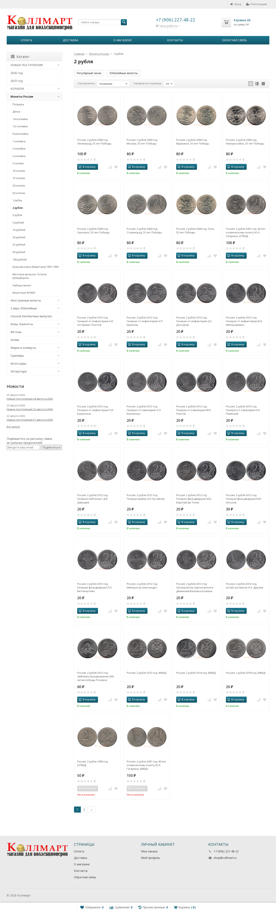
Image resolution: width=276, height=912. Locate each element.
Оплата (26, 40)
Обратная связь (234, 40)
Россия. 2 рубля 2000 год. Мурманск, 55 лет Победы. (193, 141)
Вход (238, 4)
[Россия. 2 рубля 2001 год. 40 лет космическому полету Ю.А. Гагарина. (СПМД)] (246, 204)
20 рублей (19, 237)
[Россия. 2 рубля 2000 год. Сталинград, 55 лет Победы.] (147, 204)
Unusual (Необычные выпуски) (31, 316)
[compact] (263, 83)
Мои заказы (149, 851)
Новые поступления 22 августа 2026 (30, 409)
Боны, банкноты (22, 324)
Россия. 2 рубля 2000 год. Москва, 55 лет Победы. (142, 141)
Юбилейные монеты (124, 73)
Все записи (13, 426)
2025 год (16, 81)
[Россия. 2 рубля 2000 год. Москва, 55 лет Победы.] (147, 115)
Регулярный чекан (89, 73)
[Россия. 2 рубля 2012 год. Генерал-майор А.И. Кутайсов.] (147, 471)
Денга (16, 111)
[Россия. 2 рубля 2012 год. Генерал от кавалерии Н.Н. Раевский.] (246, 382)
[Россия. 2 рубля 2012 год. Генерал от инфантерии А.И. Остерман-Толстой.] (97, 293)
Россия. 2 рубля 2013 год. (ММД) (146, 673)
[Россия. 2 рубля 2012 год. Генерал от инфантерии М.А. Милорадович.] (246, 293)
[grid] (250, 83)
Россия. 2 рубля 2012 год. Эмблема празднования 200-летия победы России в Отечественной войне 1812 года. (95, 676)
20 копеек (19, 185)
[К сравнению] (109, 167)
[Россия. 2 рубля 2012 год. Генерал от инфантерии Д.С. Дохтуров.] (196, 293)
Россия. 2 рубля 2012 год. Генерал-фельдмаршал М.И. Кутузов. (244, 498)
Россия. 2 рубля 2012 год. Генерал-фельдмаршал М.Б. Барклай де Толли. (194, 498)
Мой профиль (150, 858)
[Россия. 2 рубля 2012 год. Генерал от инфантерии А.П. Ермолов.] (147, 293)
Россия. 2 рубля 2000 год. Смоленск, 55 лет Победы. (93, 230)
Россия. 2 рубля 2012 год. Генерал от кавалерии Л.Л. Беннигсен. (144, 410)
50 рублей (19, 252)
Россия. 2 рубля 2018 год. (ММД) (245, 673)
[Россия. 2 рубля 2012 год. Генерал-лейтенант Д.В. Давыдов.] (97, 471)
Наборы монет (22, 285)
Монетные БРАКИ (24, 292)
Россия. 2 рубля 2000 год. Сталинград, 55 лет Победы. (144, 230)
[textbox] (102, 22)
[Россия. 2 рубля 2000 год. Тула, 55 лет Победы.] (196, 204)
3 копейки (19, 156)
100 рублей (20, 259)
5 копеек (18, 163)
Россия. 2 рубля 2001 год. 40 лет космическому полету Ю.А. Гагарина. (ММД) (146, 765)
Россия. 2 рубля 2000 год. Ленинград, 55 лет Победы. (94, 141)
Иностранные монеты (26, 300)
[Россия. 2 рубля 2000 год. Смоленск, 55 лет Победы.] (97, 204)
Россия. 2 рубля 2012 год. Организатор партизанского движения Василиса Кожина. (194, 587)
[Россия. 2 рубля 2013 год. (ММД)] (147, 648)
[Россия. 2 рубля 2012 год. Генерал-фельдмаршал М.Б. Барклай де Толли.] (196, 471)
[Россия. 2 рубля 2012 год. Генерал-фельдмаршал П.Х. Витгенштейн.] (97, 559)
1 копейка (19, 141)
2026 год (16, 73)
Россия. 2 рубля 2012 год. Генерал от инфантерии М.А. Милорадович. (244, 321)
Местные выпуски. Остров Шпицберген (29, 276)
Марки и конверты (23, 348)
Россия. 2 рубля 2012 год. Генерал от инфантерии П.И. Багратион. (95, 410)
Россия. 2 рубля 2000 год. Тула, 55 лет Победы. (195, 230)
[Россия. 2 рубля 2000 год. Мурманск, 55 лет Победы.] (196, 115)
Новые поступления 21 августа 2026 (30, 420)
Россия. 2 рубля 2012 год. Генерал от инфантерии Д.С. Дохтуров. (194, 321)
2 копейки (19, 148)
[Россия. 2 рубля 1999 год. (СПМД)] (97, 737)
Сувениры (17, 355)
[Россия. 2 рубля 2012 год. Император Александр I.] (147, 559)
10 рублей (19, 230)
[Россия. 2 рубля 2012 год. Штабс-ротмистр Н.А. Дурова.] (246, 559)
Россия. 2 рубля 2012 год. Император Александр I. (142, 585)
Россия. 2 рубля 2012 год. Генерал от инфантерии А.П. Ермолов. (145, 321)
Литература (19, 371)
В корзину (89, 167)
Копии (15, 340)
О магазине (122, 40)
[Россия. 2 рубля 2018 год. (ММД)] (246, 648)
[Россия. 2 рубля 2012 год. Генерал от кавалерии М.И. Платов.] (196, 382)
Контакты (175, 40)
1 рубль (17, 200)
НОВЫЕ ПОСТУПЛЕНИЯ (27, 65)
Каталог (23, 56)
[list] (257, 83)
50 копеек (19, 193)
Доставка (70, 40)
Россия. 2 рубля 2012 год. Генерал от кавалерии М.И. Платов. (193, 410)
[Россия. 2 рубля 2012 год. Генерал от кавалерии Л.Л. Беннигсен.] (147, 382)
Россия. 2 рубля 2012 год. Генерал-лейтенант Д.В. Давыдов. (92, 498)
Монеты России (22, 96)
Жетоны (16, 332)
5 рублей (18, 222)
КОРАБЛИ (17, 89)
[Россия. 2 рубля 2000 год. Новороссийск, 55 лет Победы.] (246, 115)
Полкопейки (20, 134)
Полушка (18, 104)
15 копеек (19, 178)
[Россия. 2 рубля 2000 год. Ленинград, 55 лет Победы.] (97, 115)
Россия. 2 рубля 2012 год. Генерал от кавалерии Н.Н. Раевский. (243, 410)
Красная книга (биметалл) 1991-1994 (35, 267)
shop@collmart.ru (225, 858)
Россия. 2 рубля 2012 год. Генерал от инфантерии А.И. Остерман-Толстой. (95, 321)
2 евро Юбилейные (24, 308)
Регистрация (259, 4)
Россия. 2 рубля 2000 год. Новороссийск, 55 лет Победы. (245, 141)
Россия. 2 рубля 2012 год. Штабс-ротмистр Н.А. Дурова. (245, 585)
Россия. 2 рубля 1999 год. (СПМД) (92, 763)
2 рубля (18, 208)
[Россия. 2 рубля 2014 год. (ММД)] (196, 648)
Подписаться (51, 447)
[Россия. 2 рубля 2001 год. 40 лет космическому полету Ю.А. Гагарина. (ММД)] (147, 737)
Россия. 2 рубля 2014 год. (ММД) (196, 673)
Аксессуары (18, 363)
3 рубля (17, 215)
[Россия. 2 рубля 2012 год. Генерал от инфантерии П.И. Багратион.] (97, 382)
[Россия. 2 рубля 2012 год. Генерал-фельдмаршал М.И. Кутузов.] (246, 471)
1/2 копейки (20, 126)
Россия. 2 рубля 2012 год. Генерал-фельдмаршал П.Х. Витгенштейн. (94, 587)
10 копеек (19, 171)
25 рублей (19, 244)
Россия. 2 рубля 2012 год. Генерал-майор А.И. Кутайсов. (146, 497)
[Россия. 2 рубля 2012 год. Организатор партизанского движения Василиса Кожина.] (196, 559)
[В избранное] (116, 167)
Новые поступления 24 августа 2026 (30, 399)
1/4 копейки (20, 119)
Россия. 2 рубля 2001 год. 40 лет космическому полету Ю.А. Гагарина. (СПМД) (245, 232)
